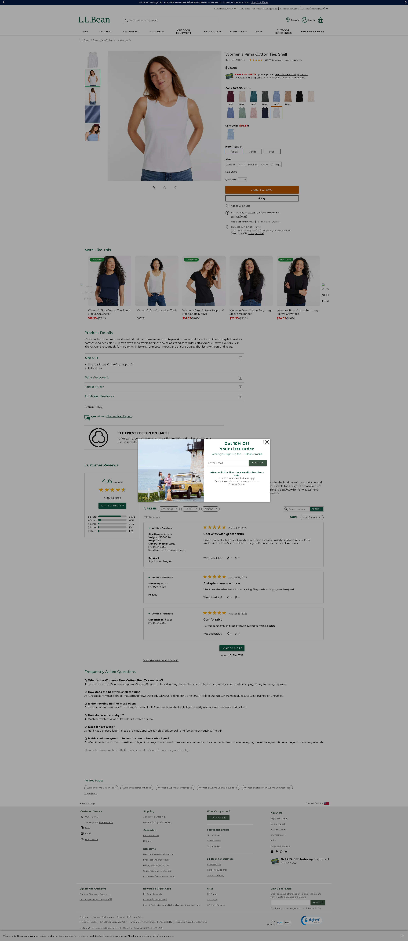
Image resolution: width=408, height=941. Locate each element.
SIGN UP (257, 463)
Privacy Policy (236, 484)
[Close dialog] (266, 442)
